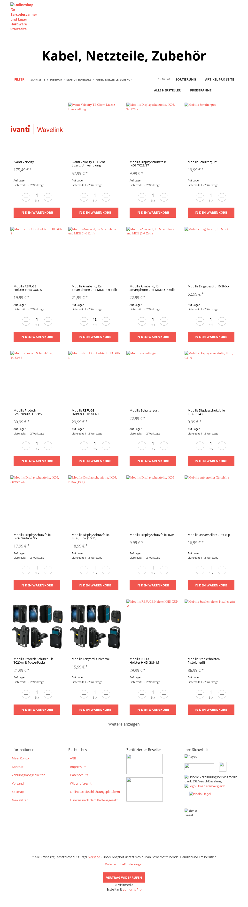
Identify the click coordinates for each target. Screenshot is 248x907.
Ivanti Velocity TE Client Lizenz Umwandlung (88, 163)
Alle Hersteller (167, 90)
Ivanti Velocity (24, 162)
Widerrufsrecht (81, 783)
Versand (18, 783)
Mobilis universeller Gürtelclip (209, 534)
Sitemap (18, 791)
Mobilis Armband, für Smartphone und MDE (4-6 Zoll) (94, 288)
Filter (19, 79)
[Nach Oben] (1, 904)
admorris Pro (132, 889)
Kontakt (17, 767)
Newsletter (20, 800)
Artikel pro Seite (219, 79)
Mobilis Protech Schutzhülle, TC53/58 (28, 412)
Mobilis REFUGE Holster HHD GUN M (144, 660)
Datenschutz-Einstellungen (124, 864)
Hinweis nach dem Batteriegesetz (94, 800)
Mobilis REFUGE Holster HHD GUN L (86, 412)
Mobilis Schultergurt (202, 162)
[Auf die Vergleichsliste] (47, 111)
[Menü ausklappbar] (235, 17)
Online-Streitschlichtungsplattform (95, 791)
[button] (223, 90)
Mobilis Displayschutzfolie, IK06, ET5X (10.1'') (90, 536)
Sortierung (186, 79)
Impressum (78, 767)
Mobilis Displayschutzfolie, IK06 (152, 534)
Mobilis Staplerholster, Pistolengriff (204, 660)
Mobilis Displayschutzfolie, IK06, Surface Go (32, 536)
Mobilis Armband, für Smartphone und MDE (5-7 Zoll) (152, 288)
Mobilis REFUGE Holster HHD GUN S (28, 288)
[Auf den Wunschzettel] (57, 111)
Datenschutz (79, 775)
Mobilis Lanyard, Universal (90, 659)
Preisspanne (200, 90)
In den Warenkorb (37, 212)
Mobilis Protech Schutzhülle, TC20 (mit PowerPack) (34, 660)
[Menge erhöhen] (48, 197)
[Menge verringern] (26, 197)
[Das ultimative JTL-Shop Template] (124, 896)
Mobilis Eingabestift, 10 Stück (208, 286)
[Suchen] (226, 17)
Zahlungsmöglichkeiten (28, 775)
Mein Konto (20, 758)
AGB (73, 758)
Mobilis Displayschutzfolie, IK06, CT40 (206, 412)
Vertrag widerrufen (124, 877)
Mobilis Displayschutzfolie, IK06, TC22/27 (148, 163)
